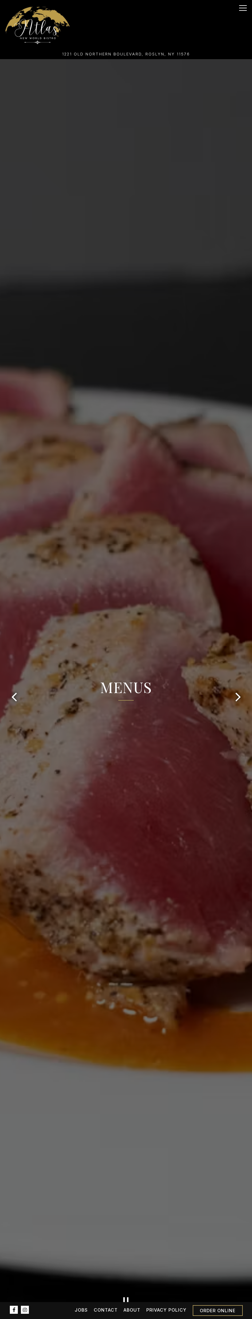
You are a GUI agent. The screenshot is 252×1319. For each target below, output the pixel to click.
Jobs (81, 1310)
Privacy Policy (166, 1310)
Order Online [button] (217, 1310)
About (132, 1310)
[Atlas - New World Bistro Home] (37, 25)
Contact (106, 1310)
